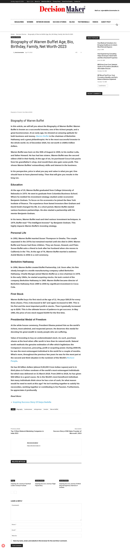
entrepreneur (38, 409)
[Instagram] (95, 1)
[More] (44, 58)
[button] (116, 24)
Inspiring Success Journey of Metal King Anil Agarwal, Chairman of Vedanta (70, 485)
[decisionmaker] (12, 52)
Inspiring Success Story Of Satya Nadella (32, 402)
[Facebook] (92, 1)
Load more (102, 85)
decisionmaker (19, 52)
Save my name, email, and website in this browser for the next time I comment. (40, 541)
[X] (104, 1)
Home (13, 34)
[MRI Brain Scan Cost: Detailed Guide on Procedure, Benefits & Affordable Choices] (91, 67)
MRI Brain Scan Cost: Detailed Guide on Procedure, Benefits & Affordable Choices (108, 66)
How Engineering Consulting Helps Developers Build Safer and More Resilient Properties (107, 56)
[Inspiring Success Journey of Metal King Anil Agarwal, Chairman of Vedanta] (70, 473)
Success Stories (21, 34)
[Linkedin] (98, 1)
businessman (28, 409)
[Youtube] (107, 1)
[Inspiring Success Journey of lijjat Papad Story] (46, 473)
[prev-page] (12, 492)
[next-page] (15, 492)
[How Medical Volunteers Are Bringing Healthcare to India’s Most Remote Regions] (91, 45)
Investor (46, 409)
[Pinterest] (101, 1)
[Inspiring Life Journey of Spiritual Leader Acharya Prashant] (22, 473)
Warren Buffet (42, 136)
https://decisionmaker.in (33, 445)
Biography (19, 409)
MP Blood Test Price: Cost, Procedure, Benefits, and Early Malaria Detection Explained (108, 77)
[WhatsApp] (39, 58)
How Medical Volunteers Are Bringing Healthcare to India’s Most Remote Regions (107, 45)
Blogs (12, 480)
